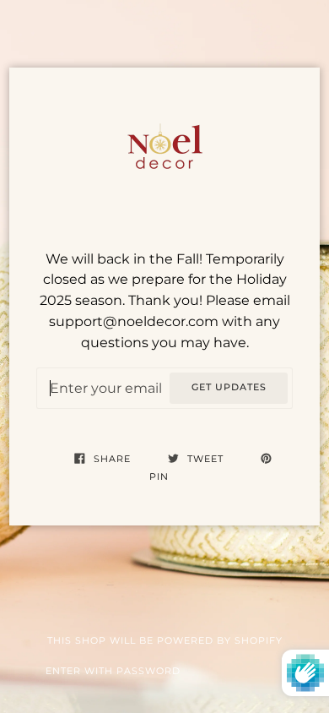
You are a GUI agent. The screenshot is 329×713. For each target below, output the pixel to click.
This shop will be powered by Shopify (165, 640)
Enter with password (113, 671)
